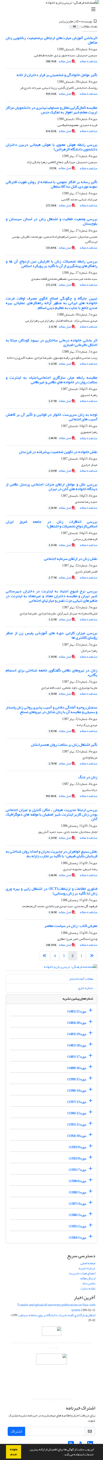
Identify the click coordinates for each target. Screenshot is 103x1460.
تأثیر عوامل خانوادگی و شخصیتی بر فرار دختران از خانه (57, 74)
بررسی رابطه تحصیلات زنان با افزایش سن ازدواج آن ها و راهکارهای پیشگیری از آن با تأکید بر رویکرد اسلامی (51, 263)
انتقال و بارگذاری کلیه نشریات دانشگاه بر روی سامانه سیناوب (56, 1315)
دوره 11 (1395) (76, 1124)
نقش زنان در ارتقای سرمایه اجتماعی (70, 558)
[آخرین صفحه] (44, 955)
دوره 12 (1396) (76, 1113)
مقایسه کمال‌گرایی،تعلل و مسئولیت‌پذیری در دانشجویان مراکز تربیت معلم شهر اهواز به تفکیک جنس (51, 110)
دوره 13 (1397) (76, 1102)
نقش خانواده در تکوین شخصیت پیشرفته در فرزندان (58, 451)
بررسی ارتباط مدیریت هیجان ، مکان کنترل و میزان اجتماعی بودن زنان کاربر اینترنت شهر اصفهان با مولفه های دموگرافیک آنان (51, 814)
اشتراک (16, 1431)
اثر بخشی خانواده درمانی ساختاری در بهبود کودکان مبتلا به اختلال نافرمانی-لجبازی (51, 342)
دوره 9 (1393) (77, 1147)
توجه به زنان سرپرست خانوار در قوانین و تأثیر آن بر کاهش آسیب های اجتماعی (51, 417)
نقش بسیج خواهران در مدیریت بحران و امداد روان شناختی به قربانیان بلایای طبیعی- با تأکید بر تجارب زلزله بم (51, 854)
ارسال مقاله (87, 1278)
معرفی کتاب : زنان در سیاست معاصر (70, 925)
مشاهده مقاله (88, 61)
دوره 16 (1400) (76, 1068)
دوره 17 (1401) (76, 1056)
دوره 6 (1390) (77, 1181)
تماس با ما (89, 1283)
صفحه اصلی (87, 1263)
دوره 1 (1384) (77, 1237)
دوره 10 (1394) (76, 1136)
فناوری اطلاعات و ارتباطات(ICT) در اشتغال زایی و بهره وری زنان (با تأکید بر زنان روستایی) (51, 891)
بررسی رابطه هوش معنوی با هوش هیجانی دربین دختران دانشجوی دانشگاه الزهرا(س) (51, 147)
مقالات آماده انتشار (81, 978)
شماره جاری (85, 988)
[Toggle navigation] (53, 9)
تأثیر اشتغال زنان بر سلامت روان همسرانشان (64, 744)
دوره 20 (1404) (76, 1023)
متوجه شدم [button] (13, 1451)
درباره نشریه (87, 1268)
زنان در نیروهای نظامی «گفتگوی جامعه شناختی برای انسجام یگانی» (51, 672)
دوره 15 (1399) (76, 1079)
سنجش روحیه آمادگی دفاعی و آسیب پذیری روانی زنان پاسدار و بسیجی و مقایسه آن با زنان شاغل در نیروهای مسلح (51, 709)
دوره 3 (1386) (77, 1215)
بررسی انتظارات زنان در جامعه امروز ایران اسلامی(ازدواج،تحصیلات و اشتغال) (51, 524)
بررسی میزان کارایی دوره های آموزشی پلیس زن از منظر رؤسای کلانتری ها (51, 635)
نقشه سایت (87, 1288)
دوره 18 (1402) (76, 1045)
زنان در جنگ (87, 777)
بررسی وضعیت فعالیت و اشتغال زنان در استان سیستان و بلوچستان (51, 221)
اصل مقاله (59, 61)
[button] (62, 1455)
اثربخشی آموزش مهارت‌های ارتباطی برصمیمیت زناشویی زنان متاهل (51, 40)
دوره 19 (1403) (76, 1034)
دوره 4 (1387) (77, 1203)
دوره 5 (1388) (77, 1192)
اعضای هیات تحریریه (82, 1273)
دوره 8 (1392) (77, 1158)
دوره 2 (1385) (77, 1226)
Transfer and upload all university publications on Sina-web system (56, 1307)
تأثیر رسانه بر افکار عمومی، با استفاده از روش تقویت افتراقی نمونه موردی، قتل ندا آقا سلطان (51, 184)
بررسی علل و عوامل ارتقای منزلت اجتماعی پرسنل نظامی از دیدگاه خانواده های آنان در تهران (51, 486)
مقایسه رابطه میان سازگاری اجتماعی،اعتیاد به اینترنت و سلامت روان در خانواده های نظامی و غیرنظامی (51, 380)
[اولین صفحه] (91, 955)
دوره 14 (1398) (76, 1090)
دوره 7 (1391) (77, 1170)
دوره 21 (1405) (76, 1011)
